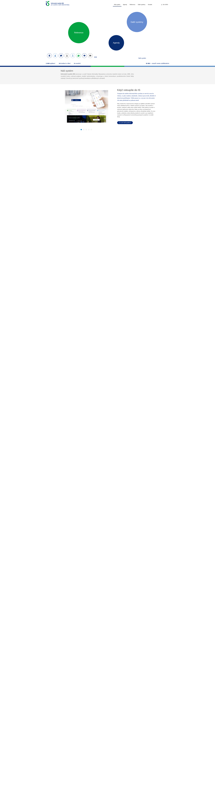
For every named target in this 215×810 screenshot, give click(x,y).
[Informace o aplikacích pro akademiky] (61, 55)
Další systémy (141, 4)
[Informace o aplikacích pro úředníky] (72, 55)
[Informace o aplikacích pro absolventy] (84, 55)
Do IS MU (165, 4)
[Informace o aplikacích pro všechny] (78, 55)
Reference (132, 4)
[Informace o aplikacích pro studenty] (55, 55)
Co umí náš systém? (125, 122)
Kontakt (150, 4)
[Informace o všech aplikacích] (95, 55)
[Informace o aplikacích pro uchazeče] (49, 55)
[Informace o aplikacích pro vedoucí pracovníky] (67, 55)
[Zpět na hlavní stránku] (57, 3)
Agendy (125, 4)
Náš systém (117, 4)
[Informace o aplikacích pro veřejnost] (90, 55)
